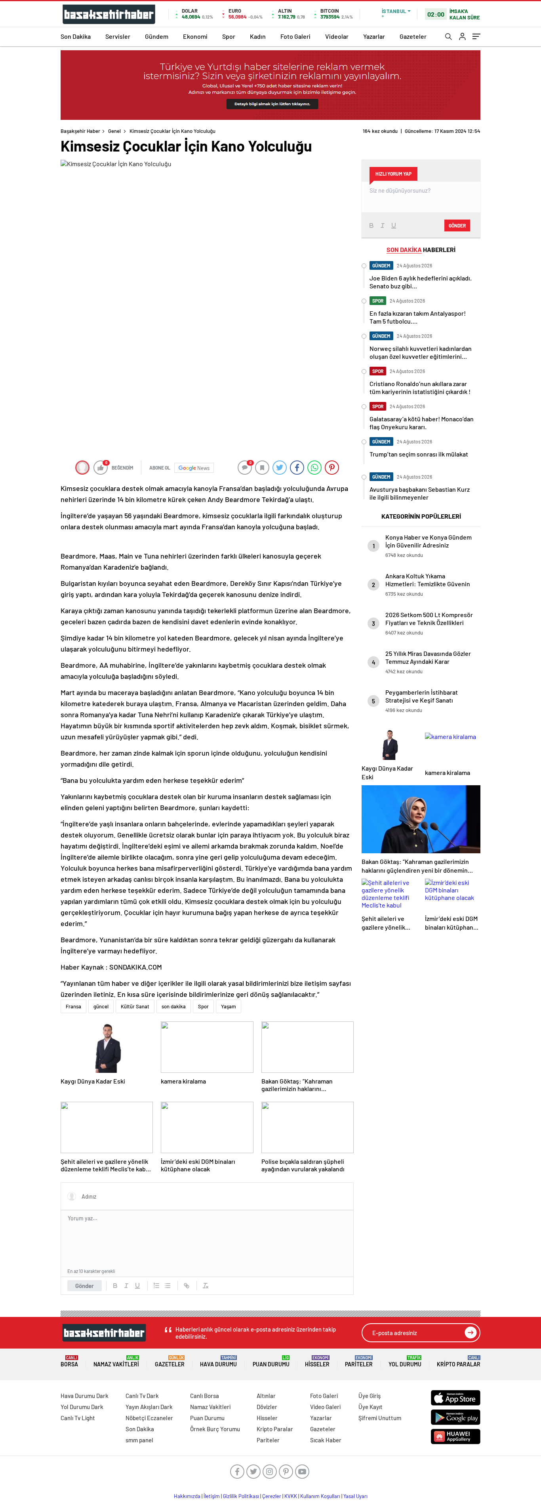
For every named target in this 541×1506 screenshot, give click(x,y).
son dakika (174, 1006)
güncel (101, 1006)
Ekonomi (195, 36)
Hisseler (317, 1361)
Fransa (73, 1006)
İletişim (212, 1496)
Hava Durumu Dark (85, 1395)
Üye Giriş (369, 1395)
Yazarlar (374, 36)
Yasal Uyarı (355, 1496)
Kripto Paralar (458, 1361)
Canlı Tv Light (78, 1417)
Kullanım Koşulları (320, 1496)
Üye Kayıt (370, 1406)
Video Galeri (325, 1406)
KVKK (290, 1496)
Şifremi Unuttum (379, 1417)
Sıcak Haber (325, 1439)
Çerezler (271, 1496)
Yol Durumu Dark (82, 1406)
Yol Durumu (405, 1361)
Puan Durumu (271, 1361)
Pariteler (359, 1361)
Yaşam (228, 1006)
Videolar (337, 36)
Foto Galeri (295, 36)
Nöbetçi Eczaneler (149, 1417)
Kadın (258, 36)
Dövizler (267, 1406)
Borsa (69, 1361)
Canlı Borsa (204, 1395)
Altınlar (266, 1395)
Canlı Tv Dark (142, 1395)
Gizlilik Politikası (241, 1496)
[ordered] (156, 1285)
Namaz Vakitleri (116, 1361)
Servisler (117, 36)
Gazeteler (413, 36)
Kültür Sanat (135, 1006)
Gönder (84, 1285)
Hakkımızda (187, 1496)
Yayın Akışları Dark (149, 1406)
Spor (228, 36)
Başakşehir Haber (80, 131)
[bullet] (167, 1285)
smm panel (139, 1439)
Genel (114, 131)
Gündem (156, 36)
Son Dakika (76, 36)
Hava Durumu (218, 1361)
